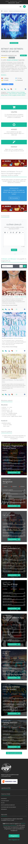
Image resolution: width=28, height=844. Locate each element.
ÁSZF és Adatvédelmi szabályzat (8, 805)
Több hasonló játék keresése (14, 753)
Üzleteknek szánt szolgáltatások (8, 807)
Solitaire (23, 95)
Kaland (18, 92)
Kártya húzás (4, 95)
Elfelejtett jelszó (5, 800)
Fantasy (8, 92)
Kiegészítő (4, 390)
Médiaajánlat (4, 809)
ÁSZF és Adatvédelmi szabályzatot (14, 824)
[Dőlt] (7, 232)
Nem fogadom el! (14, 839)
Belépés (17, 3)
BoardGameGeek (13, 1)
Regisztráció (4, 798)
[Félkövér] (5, 232)
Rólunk (2, 802)
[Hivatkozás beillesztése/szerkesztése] (16, 232)
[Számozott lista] (13, 232)
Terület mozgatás (12, 95)
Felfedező (13, 92)
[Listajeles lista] (10, 232)
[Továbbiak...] (23, 232)
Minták (19, 95)
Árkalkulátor (11, 3)
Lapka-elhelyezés (13, 93)
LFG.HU (20, 1)
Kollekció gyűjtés (22, 93)
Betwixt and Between (12, 60)
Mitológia (22, 92)
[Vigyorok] (19, 232)
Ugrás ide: (23, 55)
